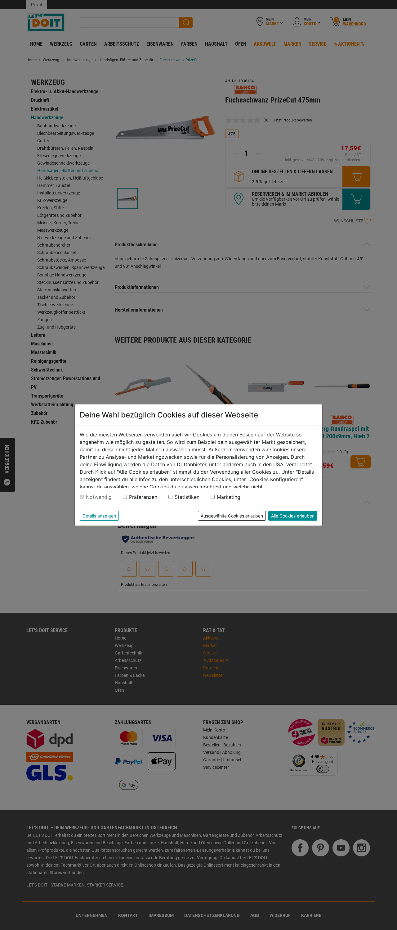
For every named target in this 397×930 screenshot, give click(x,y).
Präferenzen (143, 497)
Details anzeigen (99, 515)
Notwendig (99, 497)
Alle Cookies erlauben (292, 515)
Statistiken (187, 497)
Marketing (228, 497)
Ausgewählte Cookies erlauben (232, 515)
